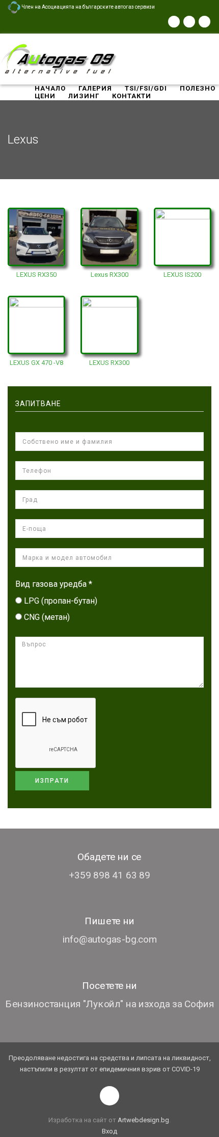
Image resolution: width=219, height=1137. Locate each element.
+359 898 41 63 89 (109, 875)
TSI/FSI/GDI (146, 88)
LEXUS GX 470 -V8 (36, 362)
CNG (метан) (47, 617)
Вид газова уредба (53, 584)
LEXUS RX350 (36, 274)
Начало (50, 88)
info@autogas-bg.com (110, 939)
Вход (109, 1131)
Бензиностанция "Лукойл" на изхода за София (109, 1004)
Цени (45, 96)
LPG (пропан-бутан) (60, 601)
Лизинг (83, 96)
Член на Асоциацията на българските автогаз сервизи (87, 7)
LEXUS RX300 (109, 362)
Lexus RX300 (109, 274)
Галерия (95, 88)
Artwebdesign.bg (143, 1120)
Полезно (197, 88)
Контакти (131, 96)
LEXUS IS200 (182, 274)
